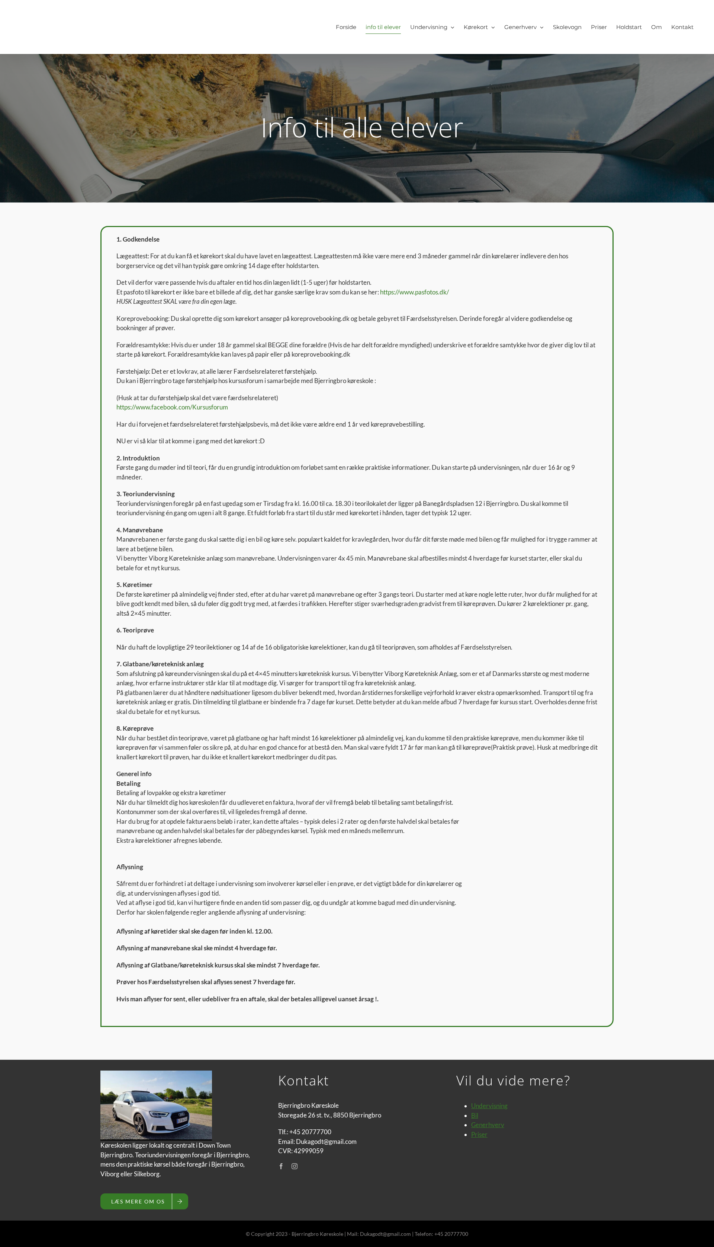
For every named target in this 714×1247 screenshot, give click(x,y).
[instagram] (295, 1166)
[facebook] (281, 1166)
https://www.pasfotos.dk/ (414, 292)
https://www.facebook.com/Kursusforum (172, 407)
